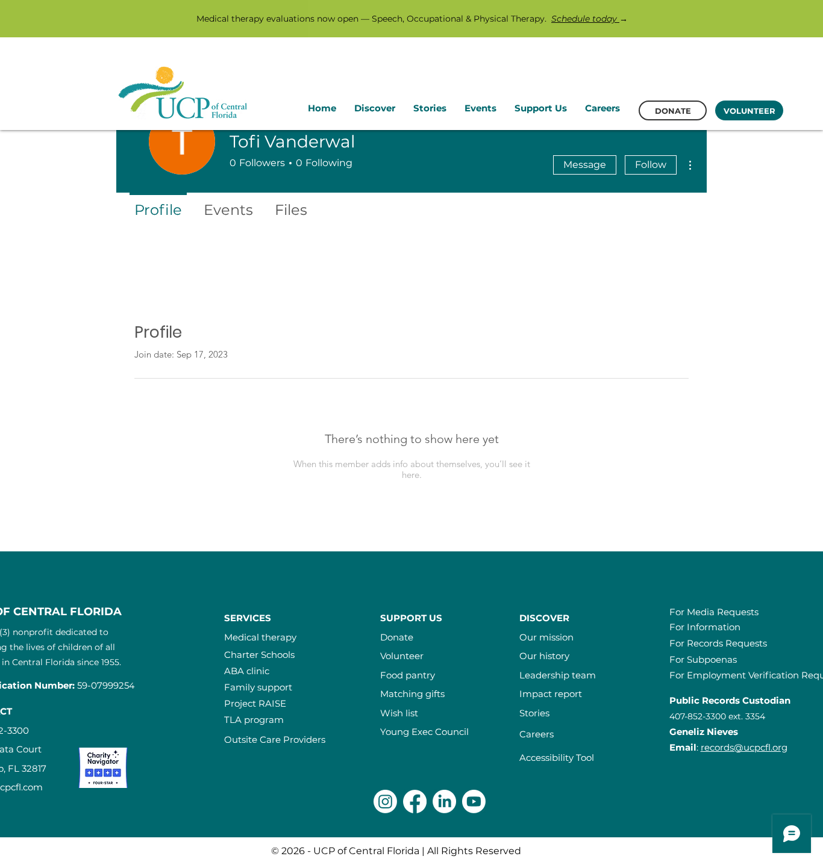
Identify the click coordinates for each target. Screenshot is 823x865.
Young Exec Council (424, 731)
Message (584, 164)
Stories (534, 713)
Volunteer (402, 656)
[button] (374, 108)
